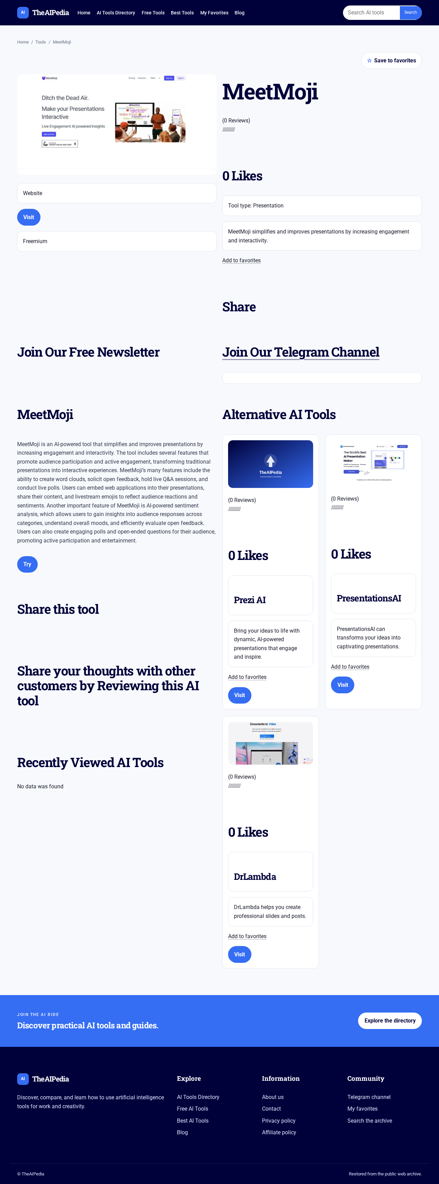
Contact (271, 1108)
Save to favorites (391, 60)
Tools (40, 42)
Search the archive (369, 1120)
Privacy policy (279, 1120)
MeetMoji (62, 42)
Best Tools (182, 12)
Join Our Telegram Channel (300, 351)
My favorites (362, 1108)
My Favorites (214, 12)
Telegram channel (369, 1097)
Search (410, 12)
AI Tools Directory (116, 12)
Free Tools (153, 12)
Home (84, 12)
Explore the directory (390, 1020)
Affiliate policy (279, 1132)
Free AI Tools (192, 1108)
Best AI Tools (193, 1120)
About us (273, 1097)
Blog (240, 12)
